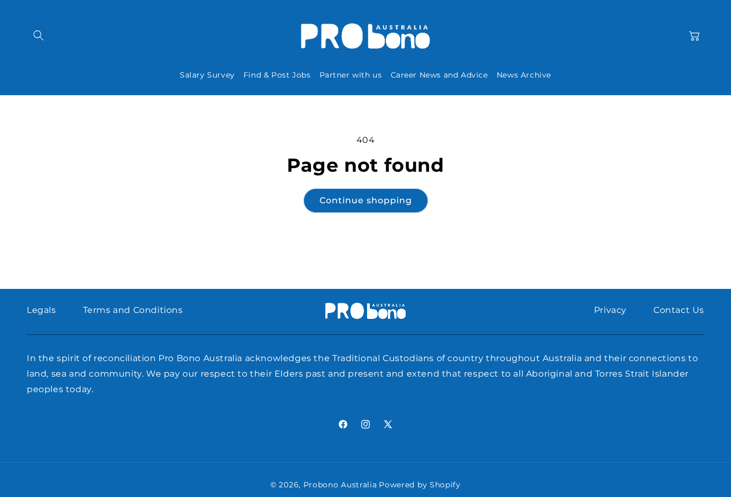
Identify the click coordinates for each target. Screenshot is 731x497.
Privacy (610, 310)
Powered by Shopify (420, 485)
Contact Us (678, 310)
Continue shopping (365, 200)
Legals (41, 310)
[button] (38, 35)
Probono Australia (340, 485)
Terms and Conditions (133, 310)
